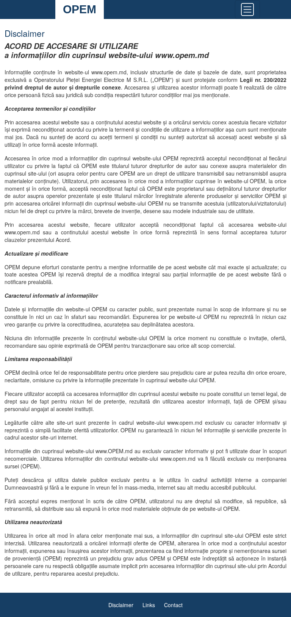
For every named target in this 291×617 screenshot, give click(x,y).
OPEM (79, 9)
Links (148, 605)
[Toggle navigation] (247, 9)
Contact (173, 605)
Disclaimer (120, 605)
